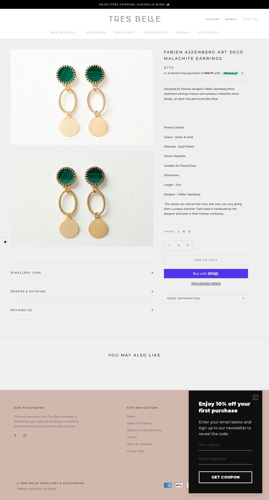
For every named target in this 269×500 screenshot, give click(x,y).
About (131, 416)
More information (183, 298)
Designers (95, 32)
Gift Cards (208, 32)
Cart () (250, 19)
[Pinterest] (189, 231)
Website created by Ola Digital (37, 489)
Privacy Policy (136, 451)
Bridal (182, 32)
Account (212, 19)
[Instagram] (24, 435)
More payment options (206, 283)
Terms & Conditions (140, 444)
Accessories (155, 32)
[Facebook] (178, 231)
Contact (132, 437)
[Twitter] (184, 231)
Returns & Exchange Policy (144, 430)
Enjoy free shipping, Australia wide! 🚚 (134, 4)
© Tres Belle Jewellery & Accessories (50, 483)
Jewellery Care (26, 272)
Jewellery (124, 32)
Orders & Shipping (28, 291)
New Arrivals (63, 32)
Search (231, 19)
